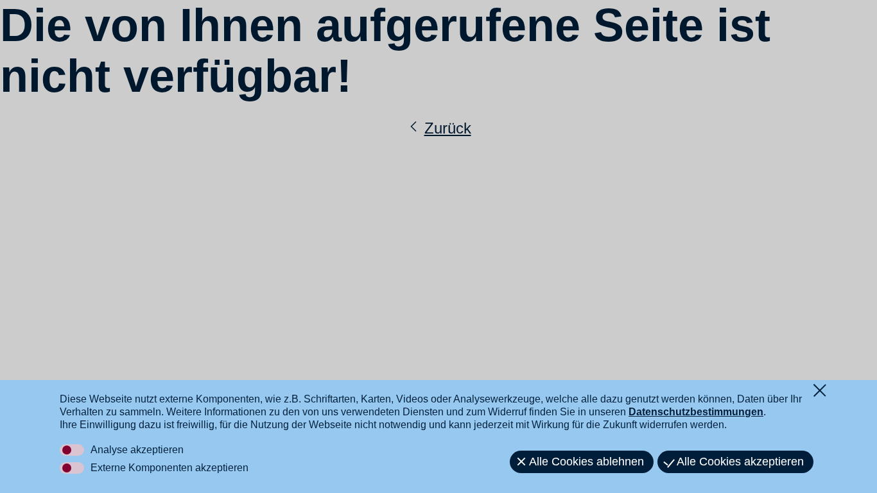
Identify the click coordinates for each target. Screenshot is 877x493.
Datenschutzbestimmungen (696, 411)
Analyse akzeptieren (137, 449)
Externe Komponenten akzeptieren (169, 467)
